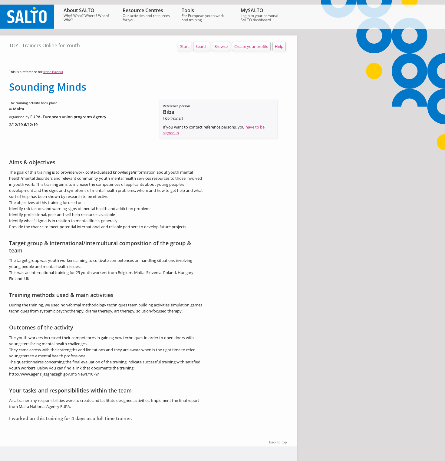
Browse (221, 46)
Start (184, 46)
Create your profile (251, 46)
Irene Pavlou (53, 71)
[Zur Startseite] (27, 27)
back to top (278, 442)
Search (202, 46)
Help (279, 46)
